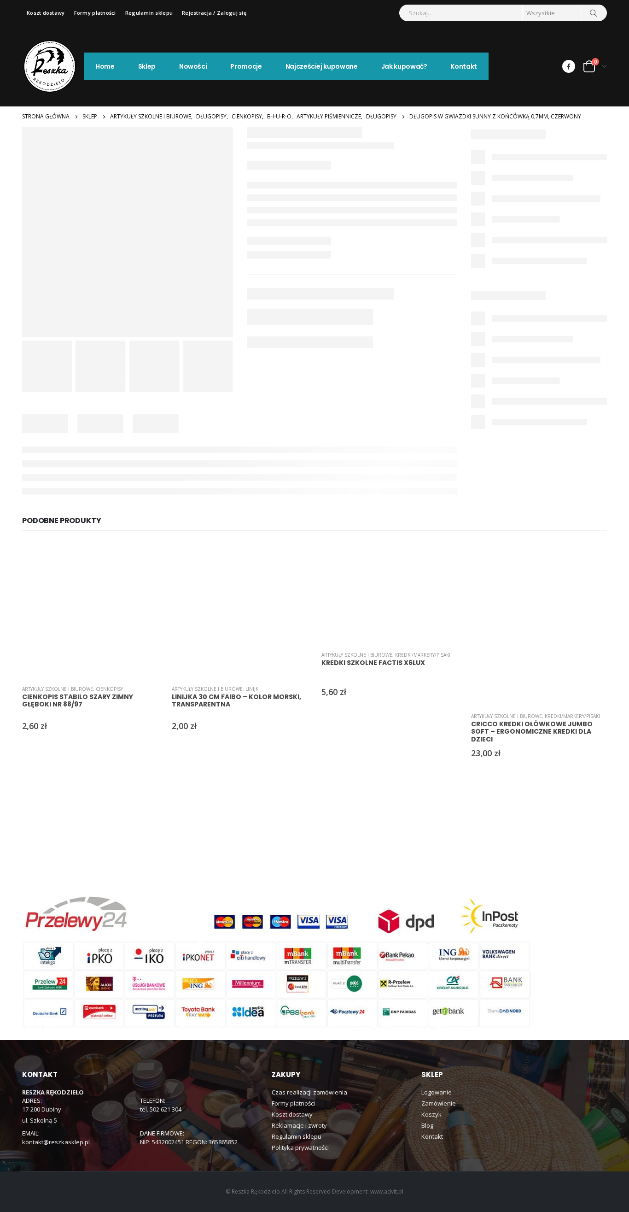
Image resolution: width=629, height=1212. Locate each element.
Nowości (193, 66)
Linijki (252, 689)
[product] (90, 610)
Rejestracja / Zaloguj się (214, 12)
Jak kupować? (404, 66)
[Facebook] (568, 66)
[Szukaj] (593, 13)
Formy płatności (95, 12)
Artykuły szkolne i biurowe (57, 689)
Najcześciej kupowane (321, 66)
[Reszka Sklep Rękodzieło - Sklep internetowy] (49, 66)
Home (105, 66)
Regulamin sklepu (149, 12)
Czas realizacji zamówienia (309, 1092)
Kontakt (463, 66)
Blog (427, 1125)
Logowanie (436, 1092)
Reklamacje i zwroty (299, 1125)
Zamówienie (438, 1103)
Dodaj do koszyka (142, 557)
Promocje (246, 66)
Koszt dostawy (46, 12)
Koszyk (431, 1114)
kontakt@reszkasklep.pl (56, 1142)
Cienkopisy (109, 689)
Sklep (147, 66)
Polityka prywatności (300, 1147)
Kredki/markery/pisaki (422, 655)
